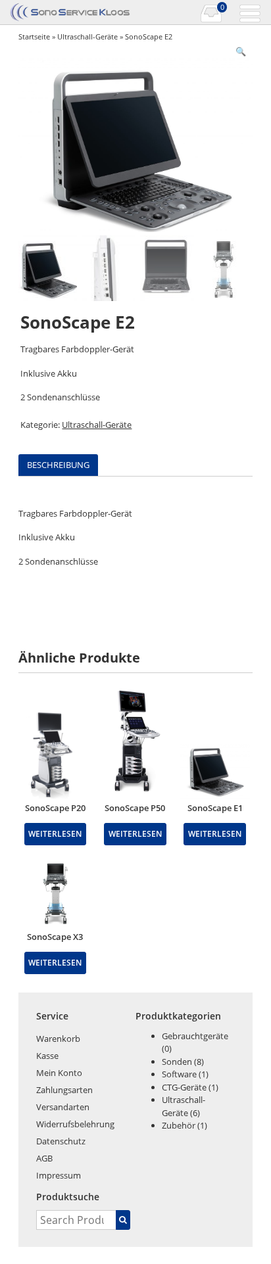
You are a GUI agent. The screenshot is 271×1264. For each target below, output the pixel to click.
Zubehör (178, 1125)
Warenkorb (58, 1038)
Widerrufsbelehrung (75, 1124)
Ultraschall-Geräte (87, 36)
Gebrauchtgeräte (195, 1036)
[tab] (58, 465)
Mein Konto (59, 1073)
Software (179, 1074)
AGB (44, 1158)
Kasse (47, 1056)
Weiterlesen (55, 833)
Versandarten (62, 1107)
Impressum (58, 1175)
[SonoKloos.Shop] (72, 12)
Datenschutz (61, 1141)
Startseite (34, 36)
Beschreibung (58, 465)
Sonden (177, 1061)
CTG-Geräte (184, 1087)
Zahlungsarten (64, 1090)
